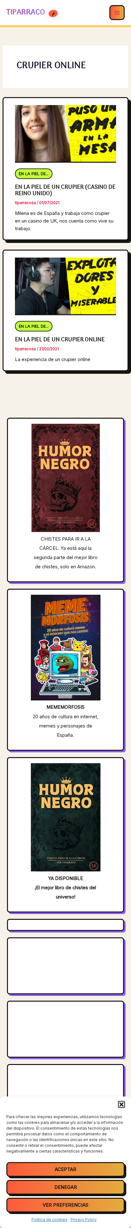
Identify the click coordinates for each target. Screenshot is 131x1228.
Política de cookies (49, 1219)
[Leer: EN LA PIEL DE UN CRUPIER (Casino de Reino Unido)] (65, 130)
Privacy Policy (84, 1219)
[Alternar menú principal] (117, 12)
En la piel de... (34, 174)
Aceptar (65, 1169)
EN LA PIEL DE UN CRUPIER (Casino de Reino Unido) (65, 190)
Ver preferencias (65, 1205)
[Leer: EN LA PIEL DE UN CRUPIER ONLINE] (65, 283)
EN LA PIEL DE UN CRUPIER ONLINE (60, 339)
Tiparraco (26, 12)
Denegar (65, 1187)
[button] (121, 1104)
